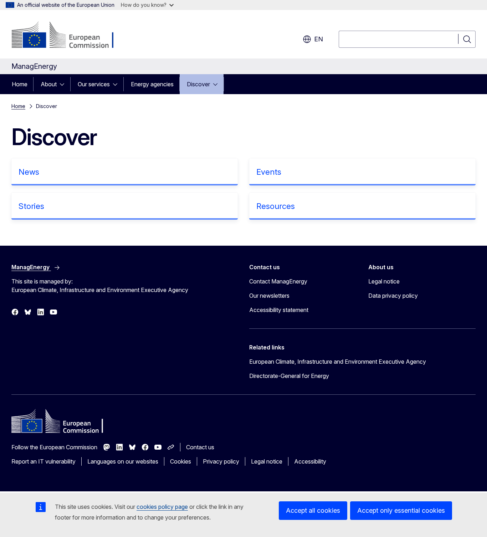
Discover (198, 84)
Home (19, 84)
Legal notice (384, 281)
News (29, 172)
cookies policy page (162, 506)
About (49, 84)
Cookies (180, 461)
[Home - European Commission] (69, 35)
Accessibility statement (278, 309)
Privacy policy (221, 461)
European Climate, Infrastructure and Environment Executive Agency (337, 361)
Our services (94, 84)
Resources (275, 206)
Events (268, 172)
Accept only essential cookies (401, 510)
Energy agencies (152, 84)
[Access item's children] (64, 84)
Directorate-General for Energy (289, 375)
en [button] (318, 39)
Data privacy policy (393, 295)
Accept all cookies (313, 510)
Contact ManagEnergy (278, 281)
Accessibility (310, 461)
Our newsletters (269, 295)
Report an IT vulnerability (43, 461)
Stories (31, 206)
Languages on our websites (122, 461)
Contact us (200, 447)
